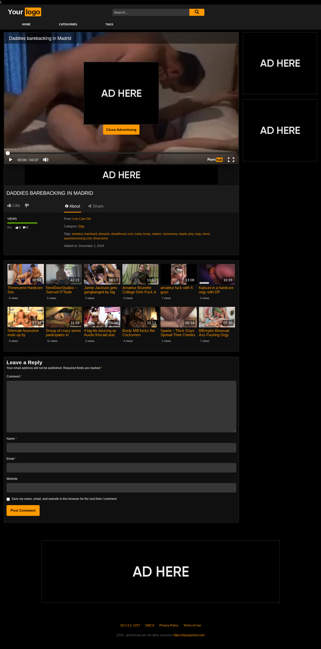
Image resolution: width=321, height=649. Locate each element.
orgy (198, 234)
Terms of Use (192, 625)
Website (12, 479)
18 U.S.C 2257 (130, 625)
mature (156, 234)
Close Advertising (121, 130)
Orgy (81, 226)
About (74, 206)
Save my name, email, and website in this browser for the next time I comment (64, 499)
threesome (101, 238)
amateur (77, 234)
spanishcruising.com (78, 238)
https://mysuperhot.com (189, 635)
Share (98, 206)
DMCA (149, 625)
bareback (91, 234)
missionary (170, 234)
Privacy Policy (168, 625)
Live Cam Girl (81, 219)
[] (196, 12)
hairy (138, 234)
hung (146, 234)
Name (12, 438)
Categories (68, 24)
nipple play (186, 234)
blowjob (104, 234)
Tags (109, 24)
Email (11, 458)
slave (206, 234)
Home (26, 24)
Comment (14, 376)
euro (130, 234)
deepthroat (118, 234)
